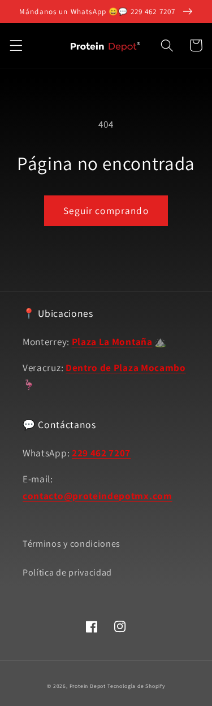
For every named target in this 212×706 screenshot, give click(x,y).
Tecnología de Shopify (136, 686)
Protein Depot (88, 686)
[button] (16, 45)
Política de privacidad (67, 572)
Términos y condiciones (71, 544)
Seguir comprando (105, 210)
